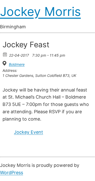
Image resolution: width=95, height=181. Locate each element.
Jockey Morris (40, 11)
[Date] (5, 54)
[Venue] (5, 63)
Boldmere (17, 64)
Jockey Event (28, 132)
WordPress (11, 172)
